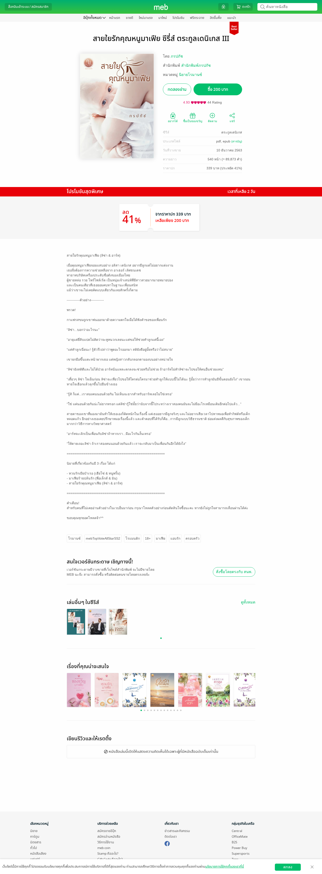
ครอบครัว (192, 538)
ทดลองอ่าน (177, 89)
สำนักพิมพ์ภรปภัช (196, 65)
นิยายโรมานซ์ (190, 75)
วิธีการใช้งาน (105, 842)
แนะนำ (231, 17)
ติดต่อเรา (171, 836)
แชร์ (232, 121)
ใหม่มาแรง (146, 17)
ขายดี (129, 17)
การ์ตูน (34, 836)
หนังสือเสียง (38, 853)
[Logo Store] (161, 7)
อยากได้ (173, 121)
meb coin (103, 847)
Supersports (240, 853)
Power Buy (239, 847)
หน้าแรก (114, 17)
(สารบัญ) (236, 141)
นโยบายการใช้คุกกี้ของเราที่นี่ (224, 866)
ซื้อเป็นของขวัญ (192, 121)
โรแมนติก (132, 538)
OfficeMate (240, 836)
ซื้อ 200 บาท (218, 89)
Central (237, 830)
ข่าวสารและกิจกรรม (177, 830)
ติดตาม (212, 121)
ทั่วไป (33, 847)
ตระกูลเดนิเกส (231, 132)
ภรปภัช (177, 56)
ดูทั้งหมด (248, 602)
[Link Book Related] (79, 690)
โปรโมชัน (178, 17)
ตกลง (287, 867)
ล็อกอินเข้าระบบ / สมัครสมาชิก (28, 6)
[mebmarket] (167, 843)
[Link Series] (76, 622)
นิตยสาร (35, 842)
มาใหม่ (162, 17)
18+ (148, 538)
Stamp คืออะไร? (107, 853)
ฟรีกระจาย (197, 17)
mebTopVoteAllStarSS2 (103, 538)
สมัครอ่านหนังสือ (108, 836)
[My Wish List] (223, 6)
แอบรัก (175, 538)
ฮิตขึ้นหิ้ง (216, 17)
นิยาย (33, 830)
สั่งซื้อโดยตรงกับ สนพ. (234, 572)
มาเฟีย (160, 538)
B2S (234, 842)
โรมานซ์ (74, 538)
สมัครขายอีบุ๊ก (106, 830)
